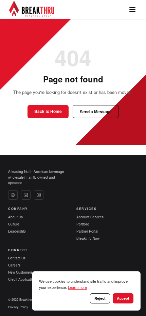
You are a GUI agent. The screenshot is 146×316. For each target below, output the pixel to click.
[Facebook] (13, 195)
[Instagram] (38, 195)
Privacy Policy (18, 307)
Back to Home (48, 111)
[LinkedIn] (26, 195)
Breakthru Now (87, 238)
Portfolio (82, 224)
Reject (100, 298)
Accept (123, 298)
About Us (15, 217)
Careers (14, 265)
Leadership (17, 231)
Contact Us (16, 258)
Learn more (77, 287)
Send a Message (96, 111)
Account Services (90, 217)
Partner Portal (87, 231)
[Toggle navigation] (132, 9)
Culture (13, 224)
